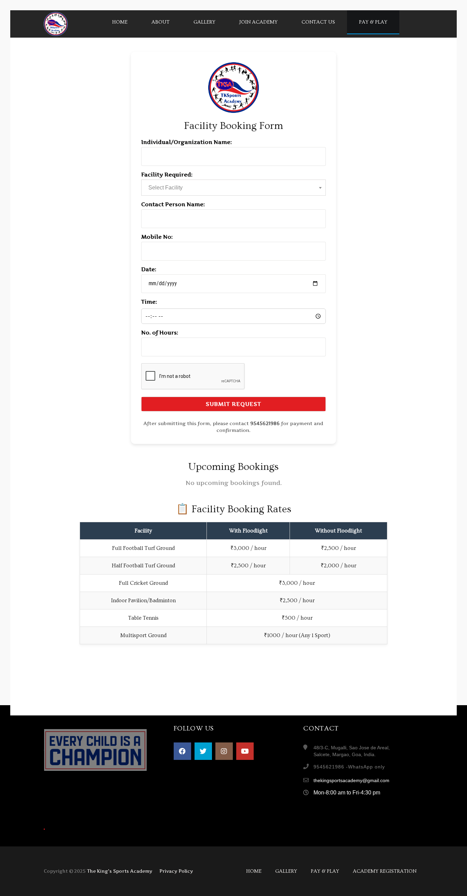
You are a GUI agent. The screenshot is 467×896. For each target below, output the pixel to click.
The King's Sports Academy (119, 871)
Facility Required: (166, 174)
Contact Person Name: (173, 204)
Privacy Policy (176, 871)
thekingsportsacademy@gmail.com (351, 780)
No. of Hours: (159, 332)
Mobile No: (157, 236)
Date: (148, 269)
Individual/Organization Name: (186, 142)
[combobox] (233, 188)
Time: (149, 301)
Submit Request (233, 403)
